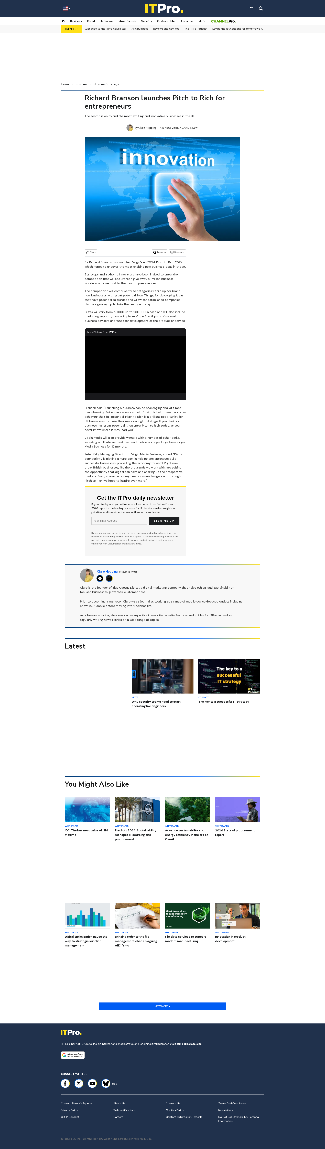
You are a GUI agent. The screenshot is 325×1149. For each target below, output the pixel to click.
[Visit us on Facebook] (65, 1083)
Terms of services (136, 532)
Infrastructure (127, 21)
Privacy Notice (115, 536)
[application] (135, 364)
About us (119, 1103)
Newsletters (225, 1110)
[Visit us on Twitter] (78, 1083)
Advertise (186, 21)
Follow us (161, 252)
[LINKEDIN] (101, 578)
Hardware (106, 21)
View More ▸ (162, 1006)
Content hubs (166, 21)
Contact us (173, 1103)
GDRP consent (70, 1117)
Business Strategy (106, 84)
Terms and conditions (232, 1103)
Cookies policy (175, 1110)
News (195, 127)
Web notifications (124, 1110)
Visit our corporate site (186, 1044)
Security (146, 21)
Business (76, 21)
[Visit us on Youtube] (92, 1083)
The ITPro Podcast (195, 28)
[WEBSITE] (110, 578)
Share (93, 252)
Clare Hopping (147, 128)
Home (65, 84)
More (202, 21)
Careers (118, 1117)
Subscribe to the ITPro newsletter (105, 28)
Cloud (91, 21)
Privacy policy (69, 1110)
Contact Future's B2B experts (184, 1117)
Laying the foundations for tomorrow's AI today (242, 28)
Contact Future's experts (76, 1103)
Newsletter (179, 252)
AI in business (140, 28)
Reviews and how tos (166, 28)
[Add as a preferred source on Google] (73, 1055)
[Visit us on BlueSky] (104, 1083)
